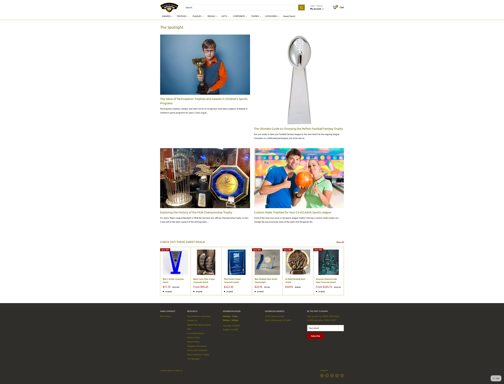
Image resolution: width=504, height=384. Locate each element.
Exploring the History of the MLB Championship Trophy (196, 212)
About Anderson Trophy (198, 354)
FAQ (189, 329)
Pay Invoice (165, 316)
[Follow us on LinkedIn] (342, 375)
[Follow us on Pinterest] (337, 375)
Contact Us (192, 320)
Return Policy (193, 342)
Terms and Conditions (197, 350)
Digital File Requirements (199, 325)
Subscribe (315, 336)
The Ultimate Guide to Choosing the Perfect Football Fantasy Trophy (298, 128)
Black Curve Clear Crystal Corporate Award (204, 280)
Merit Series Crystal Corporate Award (232, 280)
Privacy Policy (193, 337)
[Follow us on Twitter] (327, 375)
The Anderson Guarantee (199, 316)
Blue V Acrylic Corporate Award (173, 280)
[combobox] (241, 7)
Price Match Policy (195, 333)
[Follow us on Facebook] (322, 375)
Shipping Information (197, 346)
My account (316, 8)
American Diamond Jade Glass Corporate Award (326, 280)
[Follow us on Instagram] (332, 375)
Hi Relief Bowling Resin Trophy (295, 280)
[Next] (344, 271)
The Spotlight (193, 359)
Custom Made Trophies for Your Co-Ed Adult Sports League (292, 212)
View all (340, 242)
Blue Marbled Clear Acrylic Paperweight (266, 280)
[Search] (301, 7)
